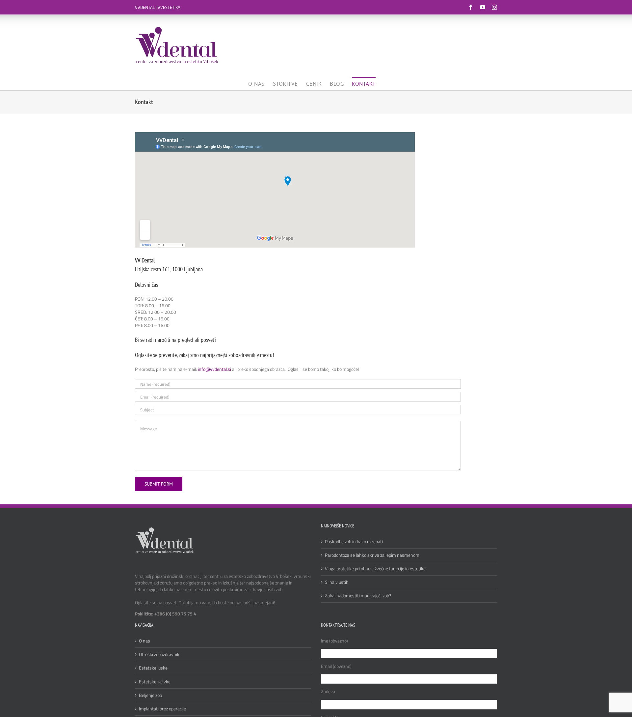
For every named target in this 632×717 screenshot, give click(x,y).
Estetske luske (153, 668)
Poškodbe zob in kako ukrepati (354, 541)
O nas (144, 641)
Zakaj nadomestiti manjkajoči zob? (358, 595)
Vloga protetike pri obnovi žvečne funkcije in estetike (375, 568)
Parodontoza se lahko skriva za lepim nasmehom (372, 555)
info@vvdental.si (214, 369)
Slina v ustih (337, 582)
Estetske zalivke (155, 681)
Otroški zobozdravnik (159, 654)
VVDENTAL (145, 7)
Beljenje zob (150, 695)
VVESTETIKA (169, 7)
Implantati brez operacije (162, 708)
